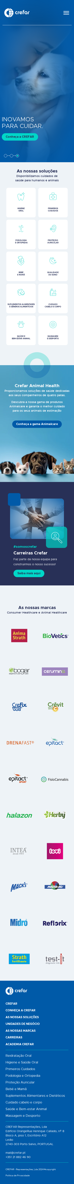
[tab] (5, 155)
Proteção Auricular (20, 1082)
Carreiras (14, 1037)
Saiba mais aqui (29, 573)
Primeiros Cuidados (20, 1069)
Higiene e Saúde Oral (22, 1062)
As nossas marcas (21, 1030)
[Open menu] (66, 13)
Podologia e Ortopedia (23, 1076)
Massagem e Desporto (23, 1116)
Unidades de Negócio (23, 1024)
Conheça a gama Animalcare (37, 424)
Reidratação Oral (18, 1056)
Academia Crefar (20, 1044)
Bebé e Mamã (16, 1089)
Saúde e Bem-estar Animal (26, 1109)
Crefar (11, 1003)
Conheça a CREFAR (20, 136)
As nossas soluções (22, 1017)
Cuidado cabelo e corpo (24, 1102)
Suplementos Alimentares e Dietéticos (35, 1096)
